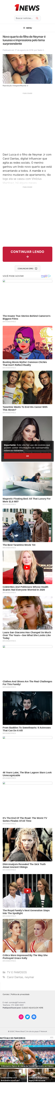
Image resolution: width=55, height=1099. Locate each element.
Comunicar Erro (25, 268)
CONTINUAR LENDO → (27, 254)
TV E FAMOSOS (17, 972)
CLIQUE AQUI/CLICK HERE (32, 1008)
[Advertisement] (27, 122)
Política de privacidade (20, 994)
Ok (27, 456)
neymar (29, 977)
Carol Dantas (15, 977)
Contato (6, 994)
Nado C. (41, 50)
